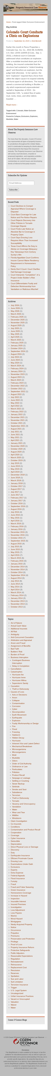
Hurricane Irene (19, 677)
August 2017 (16, 489)
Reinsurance (16, 964)
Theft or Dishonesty (20, 689)
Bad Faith (15, 649)
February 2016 (17, 526)
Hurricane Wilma (19, 680)
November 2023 (18, 374)
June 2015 (15, 549)
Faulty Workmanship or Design (25, 723)
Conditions (15, 827)
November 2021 (18, 420)
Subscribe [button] (13, 190)
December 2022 (18, 386)
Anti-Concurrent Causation (22, 637)
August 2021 (16, 429)
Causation (15, 686)
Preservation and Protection (23, 939)
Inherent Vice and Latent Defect (25, 743)
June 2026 (15, 308)
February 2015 (17, 561)
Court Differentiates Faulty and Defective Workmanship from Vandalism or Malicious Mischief (24, 286)
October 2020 (17, 449)
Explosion (34, 116)
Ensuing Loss (16, 861)
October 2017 (17, 486)
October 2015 (17, 538)
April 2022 (15, 406)
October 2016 (17, 503)
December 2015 (18, 532)
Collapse (17, 116)
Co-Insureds (16, 824)
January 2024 (17, 371)
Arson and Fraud (18, 643)
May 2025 (15, 334)
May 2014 (15, 587)
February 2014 (17, 595)
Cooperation (16, 832)
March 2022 (16, 409)
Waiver (14, 1005)
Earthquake (17, 718)
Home (8, 22)
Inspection (15, 898)
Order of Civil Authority (21, 763)
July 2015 (15, 546)
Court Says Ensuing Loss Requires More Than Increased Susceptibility (24, 240)
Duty (13, 853)
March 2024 (16, 366)
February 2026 (17, 317)
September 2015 (18, 541)
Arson (14, 697)
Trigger (14, 987)
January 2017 (17, 500)
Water (16, 119)
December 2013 (18, 601)
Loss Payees (16, 913)
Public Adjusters (17, 953)
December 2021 (18, 417)
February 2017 (17, 498)
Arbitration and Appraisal (21, 640)
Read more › (11, 105)
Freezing (16, 732)
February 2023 (17, 383)
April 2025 (15, 337)
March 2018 (16, 480)
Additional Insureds (19, 629)
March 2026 (16, 314)
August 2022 (16, 394)
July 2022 (15, 397)
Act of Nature (16, 623)
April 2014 (15, 589)
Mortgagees (16, 921)
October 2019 (17, 460)
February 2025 (17, 343)
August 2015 (16, 544)
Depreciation (16, 844)
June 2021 (15, 434)
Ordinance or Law (19, 766)
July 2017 (15, 492)
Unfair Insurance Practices (22, 996)
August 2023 (16, 377)
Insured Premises (18, 904)
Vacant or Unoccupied (20, 999)
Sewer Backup (18, 784)
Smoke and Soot (19, 789)
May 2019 (15, 469)
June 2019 (15, 466)
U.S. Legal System (19, 990)
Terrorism (16, 795)
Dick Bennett (36, 41)
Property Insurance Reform (22, 947)
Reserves (15, 973)
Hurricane (16, 741)
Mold (14, 755)
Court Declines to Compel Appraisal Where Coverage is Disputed (23, 209)
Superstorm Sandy (20, 683)
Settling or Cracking (20, 781)
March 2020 (16, 457)
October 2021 (17, 423)
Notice (13, 927)
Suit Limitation (17, 982)
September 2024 (18, 351)
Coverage (15, 835)
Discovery (15, 850)
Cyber (14, 709)
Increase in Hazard (19, 896)
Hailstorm (16, 735)
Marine (14, 916)
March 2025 (16, 340)
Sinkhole (15, 786)
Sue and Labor (17, 979)
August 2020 (16, 452)
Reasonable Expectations (22, 956)
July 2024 (15, 357)
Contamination (18, 703)
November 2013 (18, 604)
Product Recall (18, 775)
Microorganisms (19, 752)
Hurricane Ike (18, 674)
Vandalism (16, 807)
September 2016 (18, 506)
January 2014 (17, 598)
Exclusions (25, 116)
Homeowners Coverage (21, 893)
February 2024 (17, 368)
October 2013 (17, 607)
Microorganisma (19, 749)
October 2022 (17, 388)
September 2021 (18, 426)
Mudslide (9, 119)
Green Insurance (18, 890)
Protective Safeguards (20, 950)
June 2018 (15, 477)
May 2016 (15, 518)
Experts (14, 870)
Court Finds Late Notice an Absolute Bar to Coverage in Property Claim (23, 232)
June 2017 (15, 495)
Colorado (19, 111)
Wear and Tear (18, 812)
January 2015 (17, 564)
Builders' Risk (16, 652)
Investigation (16, 907)
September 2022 (18, 391)
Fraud (13, 884)
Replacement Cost (19, 967)
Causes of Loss (17, 692)
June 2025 (15, 331)
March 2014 (16, 592)
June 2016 (15, 515)
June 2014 (15, 584)
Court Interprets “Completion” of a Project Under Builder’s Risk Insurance (25, 278)
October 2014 (17, 572)
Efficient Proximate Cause (22, 858)
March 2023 (16, 380)
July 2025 (15, 328)
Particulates (17, 769)
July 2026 (15, 305)
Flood (14, 729)
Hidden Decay (18, 738)
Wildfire (15, 815)
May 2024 (15, 363)
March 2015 (16, 558)
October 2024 (17, 348)
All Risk (14, 631)
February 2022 (17, 411)
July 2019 (15, 463)
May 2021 (15, 437)
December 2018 (18, 475)
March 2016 (16, 523)
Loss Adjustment (18, 910)
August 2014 (16, 578)
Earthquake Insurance (20, 855)
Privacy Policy (25, 1045)
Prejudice (15, 933)
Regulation (15, 959)
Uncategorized (17, 993)
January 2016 (17, 529)
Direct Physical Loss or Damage (24, 847)
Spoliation (15, 976)
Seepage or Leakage (21, 778)
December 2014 (18, 566)
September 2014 (18, 575)
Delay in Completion (20, 666)
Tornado (15, 801)
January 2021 (17, 443)
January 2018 (17, 483)
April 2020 (15, 455)
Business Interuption (19, 657)
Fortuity (14, 881)
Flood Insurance (18, 878)
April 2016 (15, 521)
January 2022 (17, 414)
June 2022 (15, 400)
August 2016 (16, 509)
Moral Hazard (16, 919)
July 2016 (15, 512)
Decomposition (18, 712)
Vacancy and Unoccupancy (23, 804)
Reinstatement (17, 962)
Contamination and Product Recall (25, 830)
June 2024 (15, 360)
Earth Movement (19, 715)
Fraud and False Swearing (22, 887)
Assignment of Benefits (20, 646)
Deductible (15, 841)
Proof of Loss (16, 944)
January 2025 (17, 345)
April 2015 (15, 555)
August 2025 (16, 325)
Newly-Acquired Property (21, 924)
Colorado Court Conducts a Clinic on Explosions (24, 34)
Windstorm (16, 818)
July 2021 (15, 432)
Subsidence (17, 792)
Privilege (14, 942)
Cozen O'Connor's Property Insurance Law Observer (26, 1037)
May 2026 (15, 311)
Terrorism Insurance (19, 985)
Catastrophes (16, 672)
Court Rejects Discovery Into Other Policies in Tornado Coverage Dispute (23, 223)
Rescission (15, 970)
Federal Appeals (18, 875)
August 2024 (16, 354)
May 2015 (15, 552)
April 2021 (15, 440)
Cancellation (16, 669)
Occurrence (16, 930)
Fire (14, 726)
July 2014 (15, 581)
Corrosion (16, 706)
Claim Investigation (19, 821)
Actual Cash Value (18, 626)
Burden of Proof (17, 654)
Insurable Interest (18, 901)
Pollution (15, 772)
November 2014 (18, 569)
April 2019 (15, 472)
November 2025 (18, 322)
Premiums (15, 936)
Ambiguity (15, 634)
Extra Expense (17, 873)
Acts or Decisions (19, 695)
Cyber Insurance (18, 838)
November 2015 (18, 535)
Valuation (15, 1002)
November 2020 (18, 446)
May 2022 (15, 403)
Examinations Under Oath (22, 864)
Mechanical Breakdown (22, 746)
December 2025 (18, 320)
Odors (14, 761)
